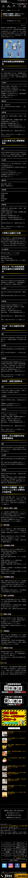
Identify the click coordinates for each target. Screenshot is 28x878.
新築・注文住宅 (7, 849)
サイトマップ (8, 856)
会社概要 (8, 852)
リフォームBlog (20, 854)
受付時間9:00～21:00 (20, 857)
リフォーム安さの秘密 (20, 849)
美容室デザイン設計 (20, 847)
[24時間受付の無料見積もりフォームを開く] (21, 875)
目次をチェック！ (13, 20)
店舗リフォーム (20, 845)
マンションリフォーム (8, 845)
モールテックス (7, 854)
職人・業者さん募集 (20, 852)
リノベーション (7, 847)
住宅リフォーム (20, 843)
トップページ (8, 843)
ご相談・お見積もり (14, 860)
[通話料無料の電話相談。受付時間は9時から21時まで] (7, 875)
